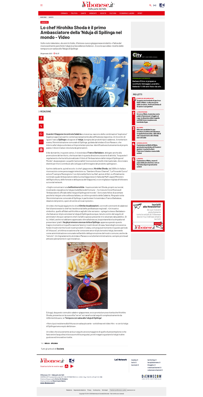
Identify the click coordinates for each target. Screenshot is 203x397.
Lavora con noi (131, 390)
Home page (43, 17)
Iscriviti (158, 223)
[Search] (150, 5)
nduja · (47, 343)
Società (51, 17)
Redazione (69, 390)
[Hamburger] (39, 5)
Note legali (105, 390)
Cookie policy (96, 390)
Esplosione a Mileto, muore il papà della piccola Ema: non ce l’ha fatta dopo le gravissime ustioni (148, 163)
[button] (41, 118)
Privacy (89, 390)
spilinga (54, 343)
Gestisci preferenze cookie (118, 390)
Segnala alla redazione (80, 390)
